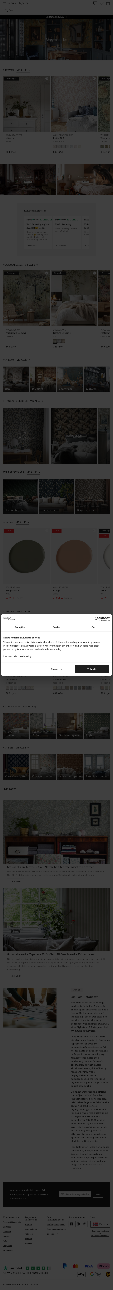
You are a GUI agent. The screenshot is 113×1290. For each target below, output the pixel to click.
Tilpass (54, 669)
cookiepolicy (24, 656)
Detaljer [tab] (57, 627)
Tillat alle (92, 669)
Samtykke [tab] (20, 627)
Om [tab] (93, 627)
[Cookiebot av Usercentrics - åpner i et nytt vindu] (97, 618)
